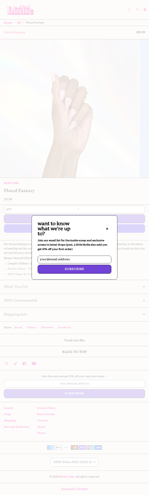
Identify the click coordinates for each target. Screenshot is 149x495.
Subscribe (74, 269)
